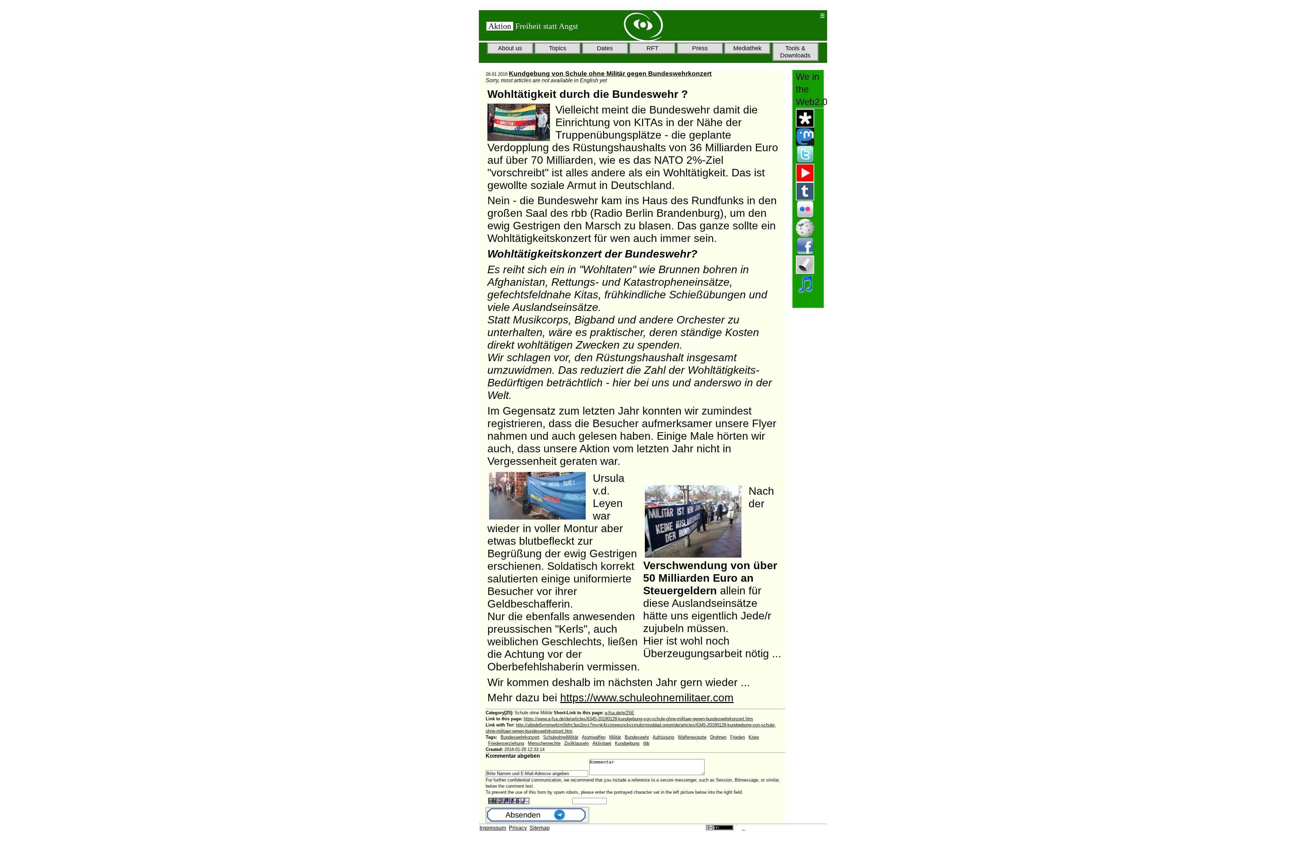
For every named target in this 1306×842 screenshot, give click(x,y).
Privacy (518, 828)
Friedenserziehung (506, 743)
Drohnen (718, 737)
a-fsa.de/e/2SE (619, 712)
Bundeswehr (637, 737)
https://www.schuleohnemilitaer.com (647, 697)
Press (700, 48)
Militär (615, 737)
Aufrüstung (663, 737)
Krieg (754, 737)
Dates (605, 48)
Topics (557, 48)
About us (510, 48)
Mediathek (747, 48)
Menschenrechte (544, 743)
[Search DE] (792, 16)
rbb (646, 743)
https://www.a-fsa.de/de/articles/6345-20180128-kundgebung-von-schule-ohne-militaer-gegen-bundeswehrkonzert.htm (638, 718)
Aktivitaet (601, 743)
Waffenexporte (692, 737)
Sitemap (540, 828)
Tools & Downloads (795, 52)
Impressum (493, 828)
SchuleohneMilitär (560, 737)
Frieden (737, 737)
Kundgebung (627, 743)
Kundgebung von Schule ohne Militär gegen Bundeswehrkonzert (610, 73)
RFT (652, 48)
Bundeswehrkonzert (520, 737)
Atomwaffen (593, 737)
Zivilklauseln (576, 743)
